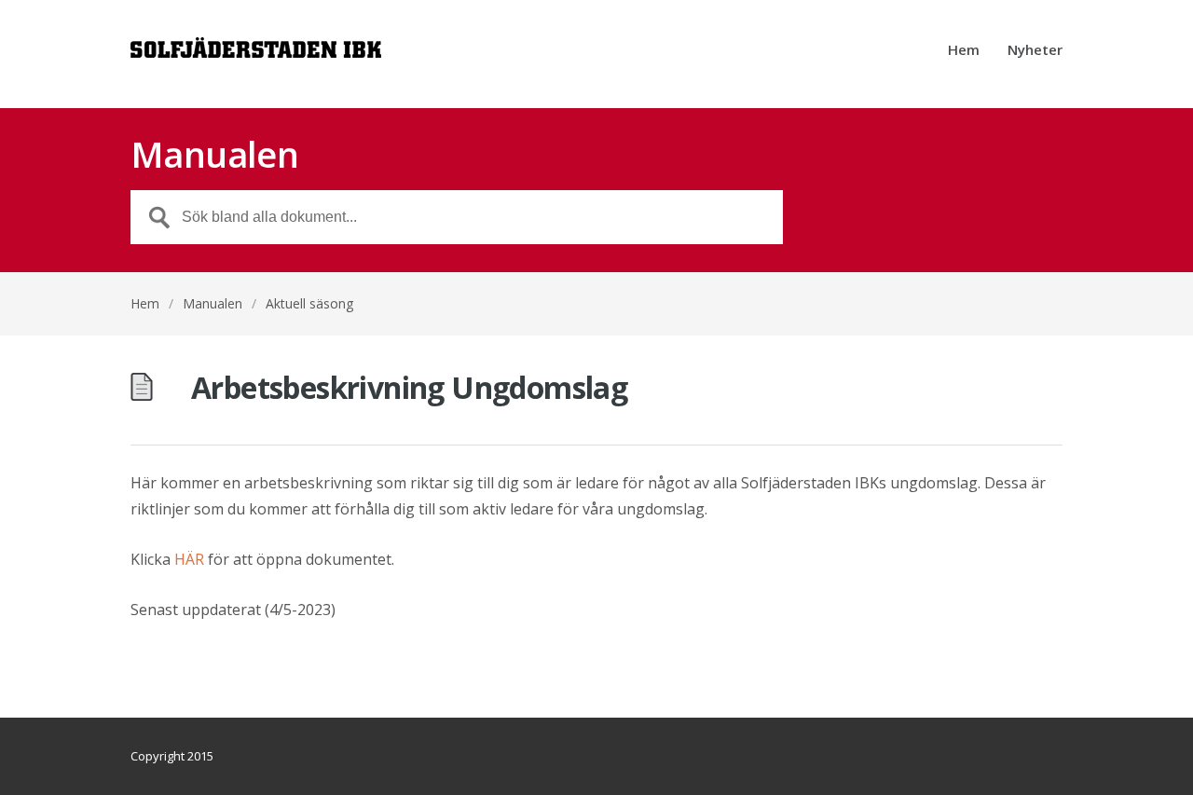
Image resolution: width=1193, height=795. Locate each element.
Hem (964, 51)
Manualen (212, 303)
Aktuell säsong (309, 303)
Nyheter (1035, 51)
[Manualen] (255, 54)
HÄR (189, 559)
